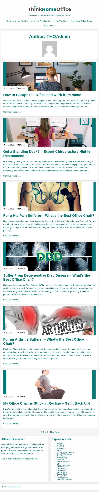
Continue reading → (12, 112)
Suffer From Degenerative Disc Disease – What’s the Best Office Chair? (46, 277)
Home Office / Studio (64, 456)
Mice (58, 463)
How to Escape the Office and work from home (42, 95)
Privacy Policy (62, 476)
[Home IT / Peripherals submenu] (50, 21)
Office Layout (61, 470)
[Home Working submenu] (68, 21)
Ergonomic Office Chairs (65, 452)
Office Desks (61, 469)
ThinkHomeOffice (14, 487)
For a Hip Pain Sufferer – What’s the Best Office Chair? (48, 215)
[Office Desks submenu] (55, 25)
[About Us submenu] (15, 21)
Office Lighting (62, 472)
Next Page (55, 432)
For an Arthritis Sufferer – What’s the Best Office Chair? (43, 341)
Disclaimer (60, 449)
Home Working (62, 458)
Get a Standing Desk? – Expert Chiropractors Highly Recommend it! (46, 154)
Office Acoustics (62, 467)
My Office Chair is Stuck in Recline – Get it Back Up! (46, 403)
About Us (60, 443)
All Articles (60, 445)
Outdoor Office (62, 474)
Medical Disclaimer (63, 461)
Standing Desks (62, 478)
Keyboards (60, 459)
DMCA (59, 450)
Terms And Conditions (64, 479)
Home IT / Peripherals (64, 454)
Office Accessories (63, 465)
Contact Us (60, 447)
